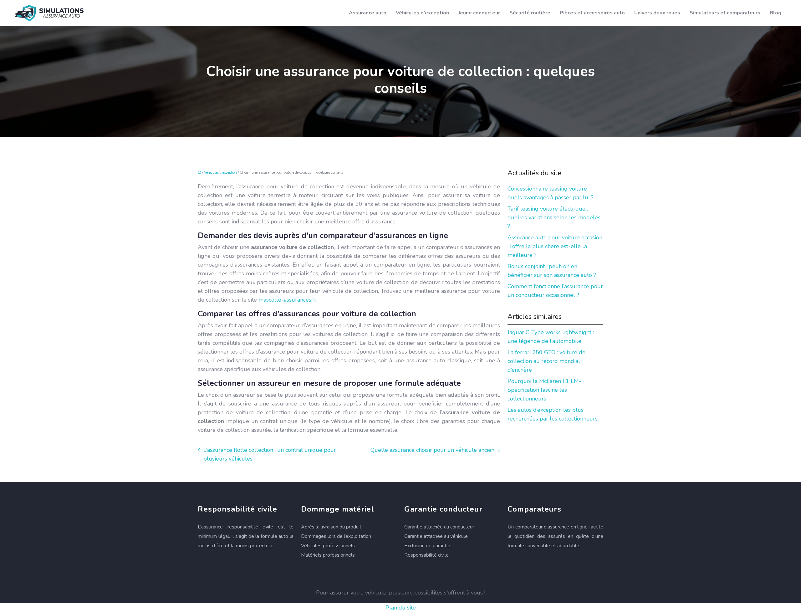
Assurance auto (367, 12)
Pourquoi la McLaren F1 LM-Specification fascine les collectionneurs (544, 389)
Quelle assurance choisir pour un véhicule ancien (432, 450)
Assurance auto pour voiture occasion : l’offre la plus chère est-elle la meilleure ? (555, 246)
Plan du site (400, 607)
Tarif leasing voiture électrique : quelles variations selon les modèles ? (554, 217)
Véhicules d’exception (422, 12)
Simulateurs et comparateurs (725, 12)
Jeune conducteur (479, 12)
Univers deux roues (657, 12)
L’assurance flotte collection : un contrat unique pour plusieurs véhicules (269, 454)
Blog (775, 12)
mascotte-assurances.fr (287, 299)
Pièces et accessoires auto (592, 12)
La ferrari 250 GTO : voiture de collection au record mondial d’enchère (546, 361)
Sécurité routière (529, 12)
